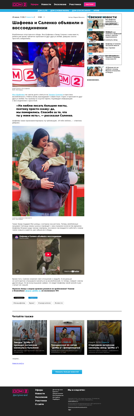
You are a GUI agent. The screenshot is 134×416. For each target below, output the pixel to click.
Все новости (93, 62)
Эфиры (35, 4)
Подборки (56, 399)
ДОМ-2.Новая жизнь (60, 11)
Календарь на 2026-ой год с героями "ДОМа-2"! (102, 49)
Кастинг (90, 4)
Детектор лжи (58, 390)
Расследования (58, 395)
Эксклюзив (60, 4)
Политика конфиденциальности (77, 407)
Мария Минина (78, 17)
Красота (55, 391)
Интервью (56, 397)
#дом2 (31, 303)
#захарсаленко (44, 303)
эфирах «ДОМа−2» (33, 291)
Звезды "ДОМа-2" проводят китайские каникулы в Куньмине (103, 25)
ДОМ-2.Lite (42, 11)
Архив (96, 11)
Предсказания (58, 393)
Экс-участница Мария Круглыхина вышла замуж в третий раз (104, 56)
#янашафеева (19, 303)
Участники (75, 4)
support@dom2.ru (73, 401)
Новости (46, 4)
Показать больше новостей (67, 372)
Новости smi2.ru (18, 363)
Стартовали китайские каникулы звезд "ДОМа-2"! (103, 41)
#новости (59, 303)
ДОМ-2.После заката (81, 11)
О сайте (39, 404)
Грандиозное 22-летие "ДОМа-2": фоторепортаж (100, 33)
